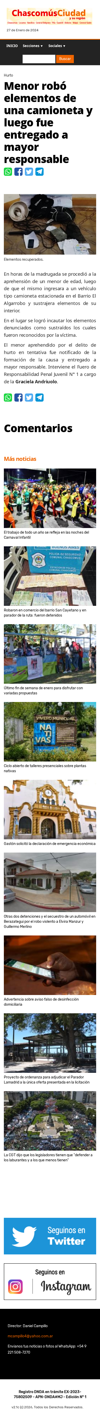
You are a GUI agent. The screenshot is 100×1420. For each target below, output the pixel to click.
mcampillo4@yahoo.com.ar (30, 1336)
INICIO (12, 45)
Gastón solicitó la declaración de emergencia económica (50, 844)
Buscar (65, 59)
